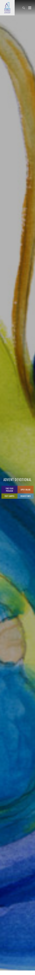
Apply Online (26, 489)
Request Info (26, 496)
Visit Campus (9, 496)
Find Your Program (9, 489)
